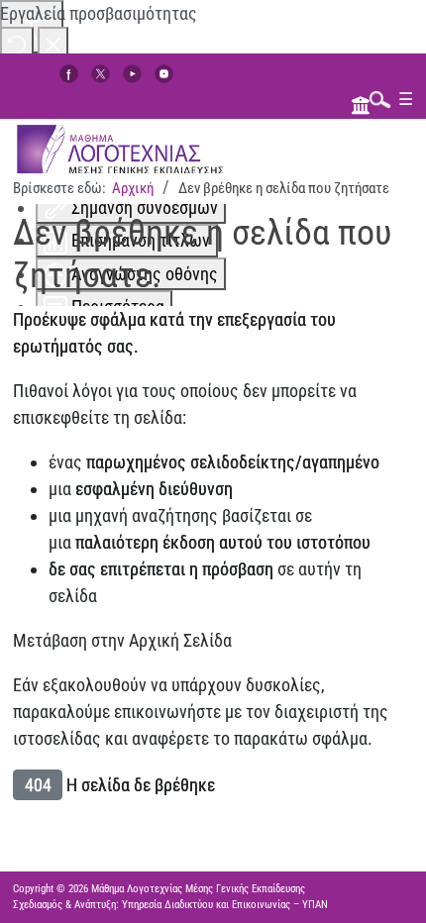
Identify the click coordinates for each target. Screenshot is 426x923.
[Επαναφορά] (17, 43)
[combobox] (375, 98)
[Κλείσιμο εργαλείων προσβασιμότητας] (53, 43)
